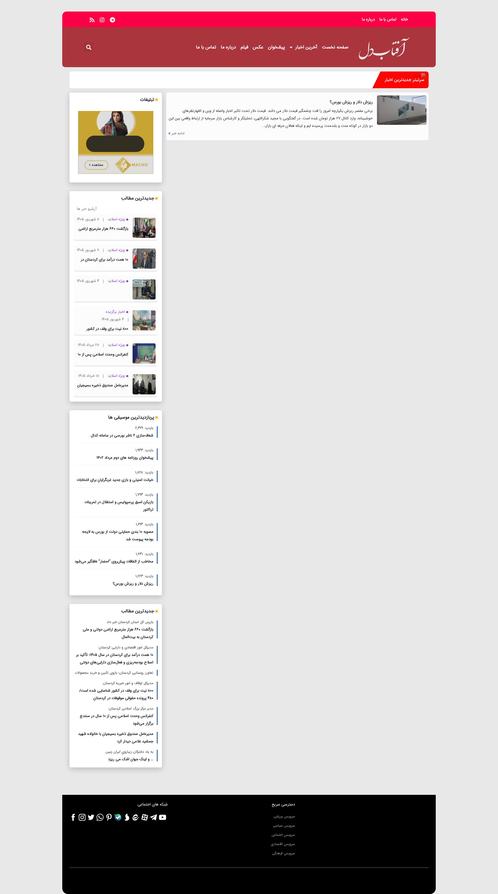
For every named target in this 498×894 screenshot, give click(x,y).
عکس (258, 47)
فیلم (244, 47)
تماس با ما (388, 19)
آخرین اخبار (306, 47)
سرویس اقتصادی (283, 844)
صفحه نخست (335, 47)
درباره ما (368, 19)
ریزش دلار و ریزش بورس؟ (351, 102)
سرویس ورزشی (284, 816)
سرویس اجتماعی (283, 834)
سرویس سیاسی (284, 825)
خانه (404, 19)
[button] (88, 47)
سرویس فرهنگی (283, 853)
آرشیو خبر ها (87, 209)
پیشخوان (276, 47)
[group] (220, 79)
